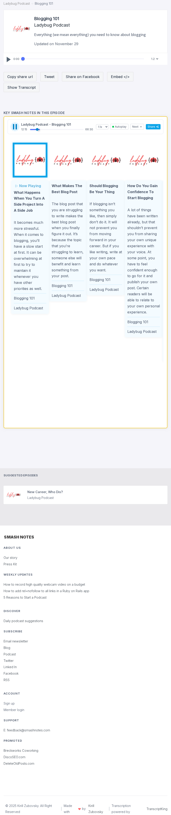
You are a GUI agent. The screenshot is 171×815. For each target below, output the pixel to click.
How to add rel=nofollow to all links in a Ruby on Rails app (46, 591)
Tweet (49, 76)
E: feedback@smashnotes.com (27, 730)
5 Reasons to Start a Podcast (25, 597)
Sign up (9, 703)
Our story (10, 558)
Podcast (10, 654)
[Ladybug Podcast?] (21, 29)
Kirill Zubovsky (95, 809)
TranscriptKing (157, 809)
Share (151, 126)
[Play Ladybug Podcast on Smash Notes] (30, 160)
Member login (14, 710)
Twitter (9, 661)
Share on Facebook (83, 76)
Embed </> (120, 76)
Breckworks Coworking (21, 750)
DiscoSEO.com (14, 757)
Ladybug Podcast (17, 3)
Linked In (10, 667)
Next (135, 126)
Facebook (11, 673)
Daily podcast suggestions (23, 621)
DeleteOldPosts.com (19, 763)
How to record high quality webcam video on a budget (44, 584)
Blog (7, 648)
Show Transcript (21, 87)
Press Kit (10, 564)
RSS (7, 680)
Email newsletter (16, 641)
